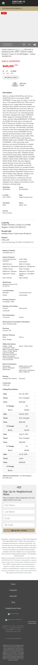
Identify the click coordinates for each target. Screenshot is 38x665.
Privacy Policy (32, 623)
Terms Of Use (8, 626)
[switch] (24, 44)
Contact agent (7, 44)
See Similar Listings (10, 77)
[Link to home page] (19, 3)
